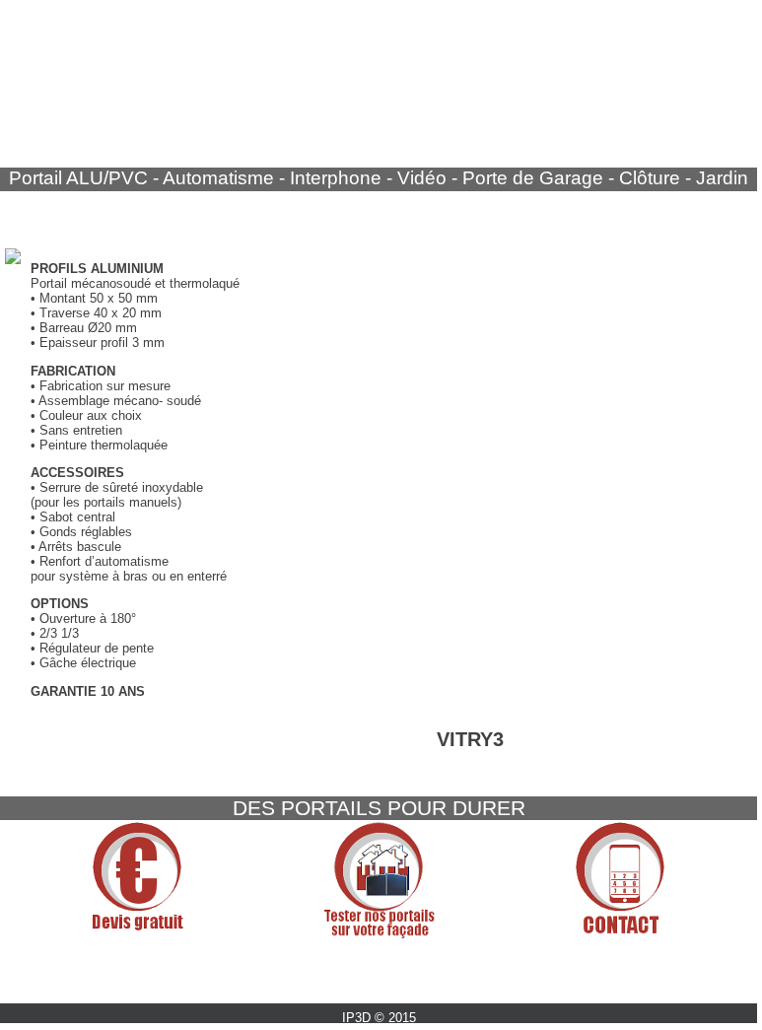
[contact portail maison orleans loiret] (561, 934)
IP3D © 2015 (379, 1017)
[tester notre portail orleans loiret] (319, 934)
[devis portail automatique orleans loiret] (137, 934)
